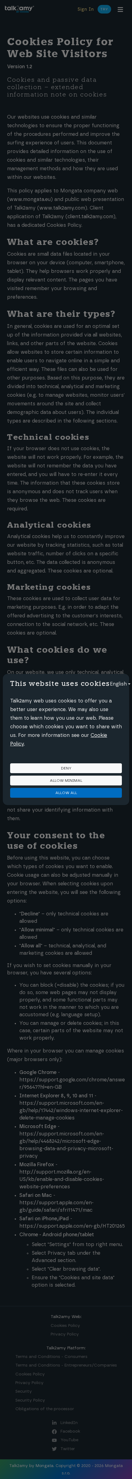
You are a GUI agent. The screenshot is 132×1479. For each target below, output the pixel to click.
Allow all (66, 793)
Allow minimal (66, 780)
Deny (66, 768)
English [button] (118, 684)
